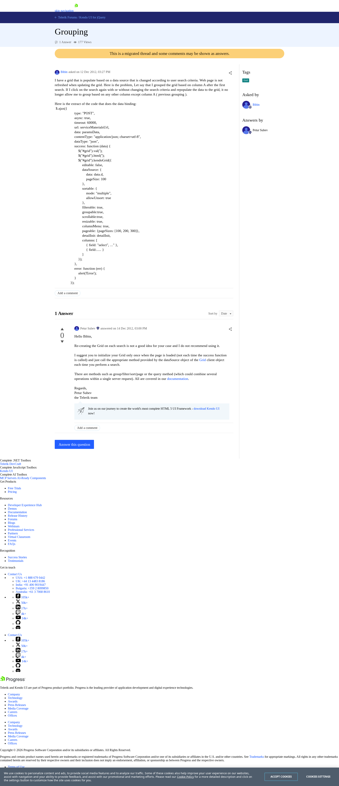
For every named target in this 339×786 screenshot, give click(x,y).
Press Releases (17, 705)
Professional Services (21, 529)
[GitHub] (18, 623)
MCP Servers (8, 478)
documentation (177, 379)
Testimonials (15, 560)
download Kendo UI (206, 408)
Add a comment (67, 293)
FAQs (11, 544)
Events (12, 540)
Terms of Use (16, 767)
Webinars (13, 526)
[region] (169, 777)
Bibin (64, 72)
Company (14, 694)
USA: (30, 577)
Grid (203, 360)
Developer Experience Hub (25, 505)
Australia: (33, 591)
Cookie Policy (185, 777)
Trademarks (256, 756)
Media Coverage (18, 708)
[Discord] (18, 628)
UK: (30, 581)
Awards (12, 701)
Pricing (12, 491)
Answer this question (74, 444)
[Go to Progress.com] (13, 681)
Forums (12, 519)
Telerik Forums (67, 17)
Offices (12, 715)
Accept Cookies (281, 776)
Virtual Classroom (19, 537)
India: (31, 584)
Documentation (17, 512)
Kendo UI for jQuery (92, 17)
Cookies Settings (318, 776)
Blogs (11, 522)
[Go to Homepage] (76, 10)
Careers (12, 712)
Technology (15, 698)
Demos (12, 508)
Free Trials (14, 488)
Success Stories (17, 557)
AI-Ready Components (31, 478)
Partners (13, 533)
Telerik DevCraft (10, 464)
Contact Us (15, 574)
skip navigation (64, 10)
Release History (17, 515)
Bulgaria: (32, 588)
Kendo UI (6, 471)
